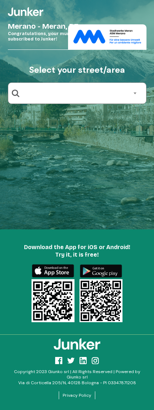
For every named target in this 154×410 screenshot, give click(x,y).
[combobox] (80, 93)
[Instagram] (95, 360)
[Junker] (77, 344)
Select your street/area (77, 69)
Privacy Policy (77, 395)
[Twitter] (71, 360)
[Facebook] (58, 360)
